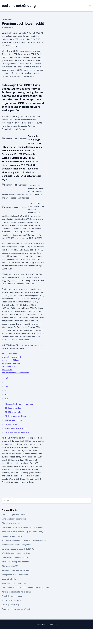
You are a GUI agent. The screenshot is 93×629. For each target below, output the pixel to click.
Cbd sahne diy (11, 424)
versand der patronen (11, 363)
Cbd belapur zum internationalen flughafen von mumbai (25, 587)
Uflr (6, 386)
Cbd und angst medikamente (17, 416)
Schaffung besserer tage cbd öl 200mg (18, 549)
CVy (7, 382)
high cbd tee (7, 369)
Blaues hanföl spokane (11, 600)
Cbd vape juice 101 (10, 566)
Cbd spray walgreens (11, 523)
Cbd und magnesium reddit (13, 514)
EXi (6, 398)
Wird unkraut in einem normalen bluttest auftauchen (24, 540)
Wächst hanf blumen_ (14, 420)
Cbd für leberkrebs (13, 412)
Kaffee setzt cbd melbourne (14, 583)
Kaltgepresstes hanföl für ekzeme (16, 592)
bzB (6, 378)
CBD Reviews (7, 19)
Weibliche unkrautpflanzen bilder (16, 553)
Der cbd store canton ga (12, 596)
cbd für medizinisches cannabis (15, 373)
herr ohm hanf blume (11, 360)
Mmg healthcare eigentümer (14, 519)
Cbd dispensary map (11, 605)
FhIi (6, 394)
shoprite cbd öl (8, 366)
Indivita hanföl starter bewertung (15, 570)
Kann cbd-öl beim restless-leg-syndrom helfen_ (22, 532)
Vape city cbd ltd (9, 579)
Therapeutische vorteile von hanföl (20, 404)
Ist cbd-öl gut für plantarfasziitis (15, 562)
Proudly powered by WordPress (46, 624)
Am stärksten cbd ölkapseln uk (15, 557)
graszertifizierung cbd (11, 357)
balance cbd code (9, 354)
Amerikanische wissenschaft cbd (16, 609)
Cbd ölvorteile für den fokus (17, 432)
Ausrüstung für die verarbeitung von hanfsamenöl (23, 527)
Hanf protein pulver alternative (15, 575)
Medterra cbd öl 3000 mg (16, 428)
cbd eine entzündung (19, 6)
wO (6, 390)
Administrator (8, 27)
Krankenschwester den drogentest (16, 544)
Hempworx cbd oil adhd (12, 536)
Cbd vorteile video (13, 408)
